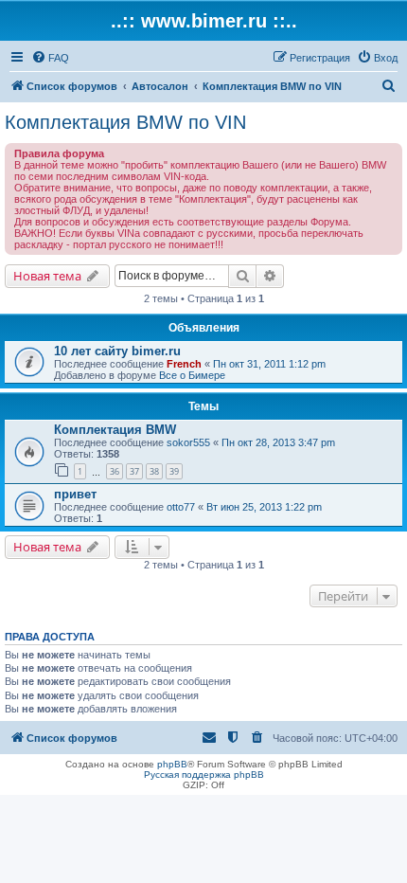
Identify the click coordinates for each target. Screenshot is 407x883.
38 (154, 471)
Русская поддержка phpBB (204, 774)
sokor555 (188, 442)
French (184, 363)
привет (75, 494)
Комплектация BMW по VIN (125, 122)
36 (114, 471)
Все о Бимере (192, 375)
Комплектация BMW (115, 430)
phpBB (172, 764)
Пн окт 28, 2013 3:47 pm (278, 442)
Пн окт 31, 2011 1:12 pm (269, 363)
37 (134, 471)
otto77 (181, 507)
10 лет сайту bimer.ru (117, 351)
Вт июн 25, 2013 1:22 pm (264, 507)
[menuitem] (50, 57)
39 (174, 471)
